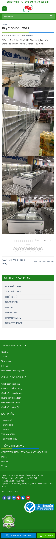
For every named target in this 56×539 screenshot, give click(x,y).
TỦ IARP (9, 307)
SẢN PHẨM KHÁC (14, 286)
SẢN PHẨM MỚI (13, 291)
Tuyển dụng (6, 361)
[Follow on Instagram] (9, 497)
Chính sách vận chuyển (11, 393)
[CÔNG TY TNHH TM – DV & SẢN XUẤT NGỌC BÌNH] (28, 8)
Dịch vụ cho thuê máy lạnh (12, 370)
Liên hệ (4, 366)
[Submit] (51, 16)
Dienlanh (28, 35)
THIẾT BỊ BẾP (11, 297)
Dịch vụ (4, 461)
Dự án (4, 25)
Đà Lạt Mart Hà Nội (44, 261)
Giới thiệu (5, 352)
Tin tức (4, 356)
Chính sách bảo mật (10, 407)
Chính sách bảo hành (10, 384)
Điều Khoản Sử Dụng (10, 402)
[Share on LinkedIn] (40, 249)
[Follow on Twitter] (14, 497)
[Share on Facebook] (20, 249)
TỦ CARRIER (11, 302)
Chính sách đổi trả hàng (11, 388)
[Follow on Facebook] (4, 497)
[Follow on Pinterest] (18, 497)
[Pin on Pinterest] (35, 249)
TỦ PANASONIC (13, 317)
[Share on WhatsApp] (15, 249)
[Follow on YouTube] (28, 497)
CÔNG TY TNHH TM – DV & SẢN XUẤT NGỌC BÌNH (24, 452)
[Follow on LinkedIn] (23, 497)
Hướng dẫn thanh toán (11, 398)
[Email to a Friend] (30, 249)
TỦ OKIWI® (11, 312)
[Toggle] (50, 297)
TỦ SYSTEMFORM (14, 323)
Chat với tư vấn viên (21, 535)
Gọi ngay (48, 535)
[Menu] (4, 8)
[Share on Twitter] (25, 249)
